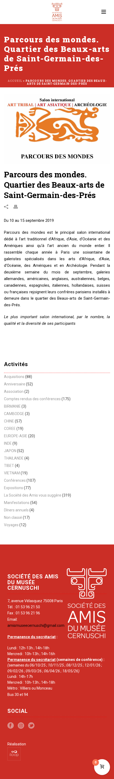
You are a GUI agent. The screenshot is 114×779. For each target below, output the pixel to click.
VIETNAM (12, 473)
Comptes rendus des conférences (32, 399)
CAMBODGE (14, 414)
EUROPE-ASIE (15, 436)
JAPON (10, 451)
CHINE (9, 421)
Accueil (15, 81)
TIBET (9, 465)
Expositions (13, 488)
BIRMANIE (12, 406)
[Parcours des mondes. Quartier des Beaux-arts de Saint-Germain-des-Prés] (57, 129)
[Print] (18, 207)
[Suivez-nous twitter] (31, 725)
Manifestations (16, 503)
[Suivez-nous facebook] (10, 725)
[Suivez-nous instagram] (21, 725)
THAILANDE (14, 458)
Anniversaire (14, 384)
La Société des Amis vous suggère (32, 495)
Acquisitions (14, 377)
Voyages (11, 525)
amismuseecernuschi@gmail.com (35, 625)
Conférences (15, 480)
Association (14, 391)
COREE (10, 428)
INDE (8, 443)
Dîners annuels (16, 510)
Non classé (13, 517)
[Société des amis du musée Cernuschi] (57, 12)
